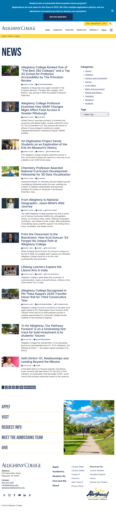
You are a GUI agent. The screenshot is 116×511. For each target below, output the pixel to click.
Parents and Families (98, 482)
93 (21, 387)
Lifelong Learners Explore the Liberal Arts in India (41, 268)
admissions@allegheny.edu (13, 488)
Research (89, 100)
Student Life (81, 30)
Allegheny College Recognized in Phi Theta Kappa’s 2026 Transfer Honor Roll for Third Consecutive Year (44, 295)
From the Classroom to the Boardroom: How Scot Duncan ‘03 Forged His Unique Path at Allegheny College (44, 239)
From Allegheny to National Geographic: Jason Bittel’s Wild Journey (42, 203)
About (104, 30)
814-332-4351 (8, 482)
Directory (75, 478)
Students (89, 103)
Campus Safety (78, 470)
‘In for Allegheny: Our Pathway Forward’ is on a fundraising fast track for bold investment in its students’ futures (43, 330)
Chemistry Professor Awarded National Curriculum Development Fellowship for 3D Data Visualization (45, 171)
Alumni (88, 71)
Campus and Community (96, 78)
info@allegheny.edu (10, 485)
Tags (83, 109)
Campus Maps (77, 467)
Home (4, 36)
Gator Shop (76, 482)
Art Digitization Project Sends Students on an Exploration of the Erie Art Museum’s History (44, 144)
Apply (47, 30)
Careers (74, 474)
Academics (57, 30)
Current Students (97, 470)
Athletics (93, 30)
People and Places (93, 93)
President (89, 96)
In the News (90, 85)
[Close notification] (112, 10)
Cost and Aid (59, 481)
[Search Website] (110, 23)
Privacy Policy (77, 486)
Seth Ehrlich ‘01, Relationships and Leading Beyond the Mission (45, 360)
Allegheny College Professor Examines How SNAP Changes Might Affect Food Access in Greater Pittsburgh (42, 108)
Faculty (88, 82)
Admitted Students (97, 474)
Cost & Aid (69, 30)
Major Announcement (95, 89)
